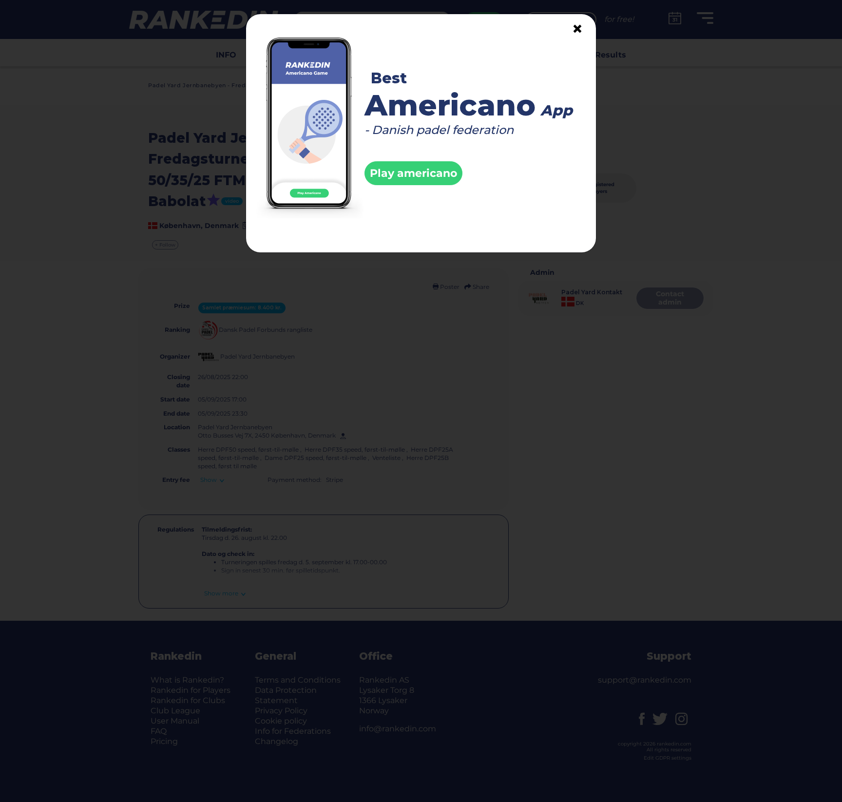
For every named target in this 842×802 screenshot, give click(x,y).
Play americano (413, 173)
